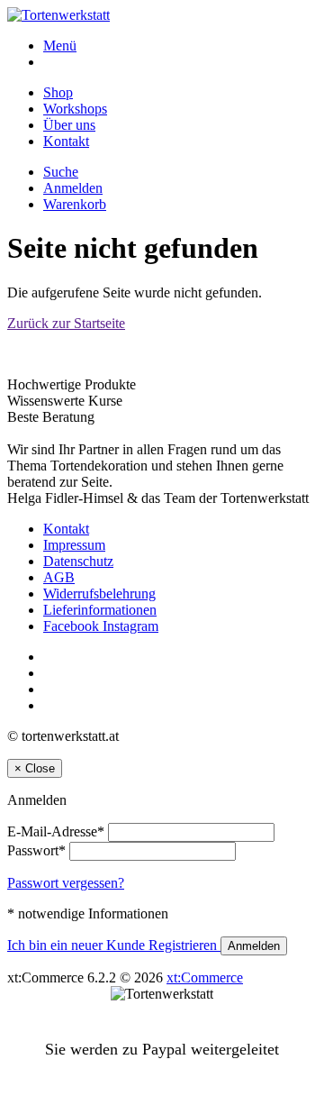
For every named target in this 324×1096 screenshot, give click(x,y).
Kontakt (66, 141)
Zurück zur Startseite (66, 323)
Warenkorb (74, 204)
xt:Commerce (204, 977)
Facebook (73, 626)
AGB (59, 577)
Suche (60, 171)
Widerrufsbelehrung (99, 593)
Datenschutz (78, 561)
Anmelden (73, 188)
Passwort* (36, 850)
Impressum (74, 545)
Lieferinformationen (100, 609)
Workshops (75, 108)
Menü (59, 45)
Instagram (130, 626)
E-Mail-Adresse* (55, 831)
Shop (58, 92)
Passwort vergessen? (65, 882)
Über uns (69, 124)
